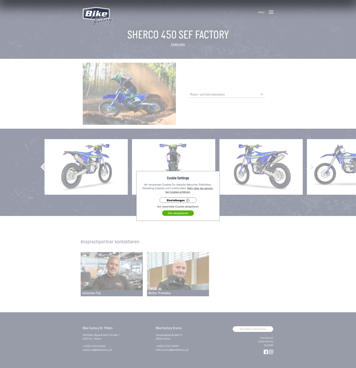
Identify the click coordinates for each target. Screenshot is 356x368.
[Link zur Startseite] (98, 16)
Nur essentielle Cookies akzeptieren (178, 206)
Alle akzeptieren (178, 213)
